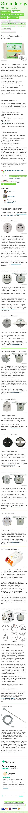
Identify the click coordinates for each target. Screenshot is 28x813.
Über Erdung (10, 215)
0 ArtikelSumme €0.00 (14, 7)
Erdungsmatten (21, 23)
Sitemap (23, 805)
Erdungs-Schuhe (21, 26)
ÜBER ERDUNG (6, 11)
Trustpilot (21, 796)
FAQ (9, 17)
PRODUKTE (16, 11)
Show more (5, 788)
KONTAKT (16, 17)
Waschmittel (5, 121)
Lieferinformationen (19, 802)
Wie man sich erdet (21, 214)
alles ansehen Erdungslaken (8, 32)
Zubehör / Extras (6, 28)
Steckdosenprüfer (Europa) (8, 308)
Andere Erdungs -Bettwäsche (9, 23)
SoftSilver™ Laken (14, 21)
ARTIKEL (3, 17)
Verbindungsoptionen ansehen (14, 178)
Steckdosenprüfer (16, 264)
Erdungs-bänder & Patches (8, 26)
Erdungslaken (5, 21)
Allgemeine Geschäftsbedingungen (11, 805)
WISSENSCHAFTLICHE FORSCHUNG (12, 14)
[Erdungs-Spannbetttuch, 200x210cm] (14, 51)
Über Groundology (9, 802)
